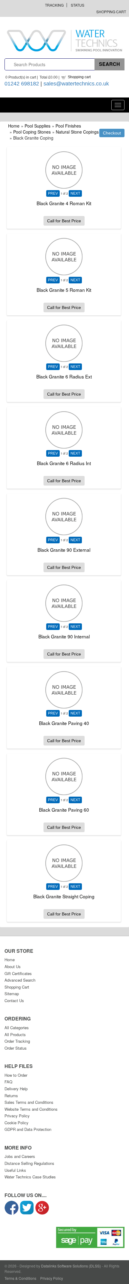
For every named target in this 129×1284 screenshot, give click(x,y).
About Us (12, 966)
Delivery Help (16, 1088)
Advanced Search (19, 980)
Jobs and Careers (19, 1156)
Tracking (54, 5)
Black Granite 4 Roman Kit (64, 203)
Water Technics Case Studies (30, 1177)
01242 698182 (21, 84)
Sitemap (11, 993)
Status (77, 5)
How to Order (15, 1075)
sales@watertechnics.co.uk (76, 84)
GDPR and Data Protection (27, 1129)
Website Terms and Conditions (31, 1109)
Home (14, 126)
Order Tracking (17, 1041)
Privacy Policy (17, 1116)
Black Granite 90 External (64, 549)
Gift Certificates (18, 973)
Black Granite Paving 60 (64, 809)
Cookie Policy (16, 1122)
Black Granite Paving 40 (64, 723)
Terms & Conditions (20, 1278)
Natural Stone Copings (77, 132)
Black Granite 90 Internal (64, 636)
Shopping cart (79, 77)
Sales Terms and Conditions (28, 1102)
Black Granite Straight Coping (63, 896)
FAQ (8, 1082)
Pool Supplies (37, 126)
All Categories (16, 1027)
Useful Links (15, 1170)
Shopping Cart (111, 11)
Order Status (15, 1048)
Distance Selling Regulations (29, 1163)
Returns (11, 1095)
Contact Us (14, 1000)
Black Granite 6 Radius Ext (64, 376)
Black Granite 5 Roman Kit (64, 289)
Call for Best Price (64, 220)
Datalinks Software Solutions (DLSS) (71, 1265)
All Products (15, 1034)
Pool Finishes (68, 126)
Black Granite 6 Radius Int (64, 463)
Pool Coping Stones (32, 132)
